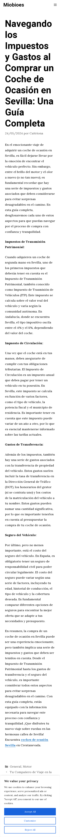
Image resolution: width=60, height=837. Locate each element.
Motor (27, 766)
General (15, 766)
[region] (30, 806)
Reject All (30, 829)
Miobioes (13, 5)
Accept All (30, 811)
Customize (30, 820)
